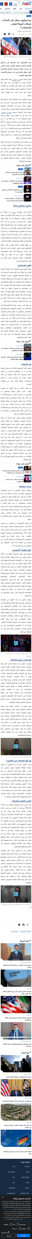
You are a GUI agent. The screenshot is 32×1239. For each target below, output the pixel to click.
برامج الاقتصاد (11, 1193)
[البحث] (10, 4)
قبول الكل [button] (23, 1235)
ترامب (14, 212)
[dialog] (16, 1217)
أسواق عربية (11, 1171)
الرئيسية (27, 8)
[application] (16, 643)
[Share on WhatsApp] (13, 34)
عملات (27, 1182)
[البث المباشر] (6, 4)
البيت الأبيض (16, 79)
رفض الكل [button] (9, 1235)
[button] (15, 4)
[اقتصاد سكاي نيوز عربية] (25, 3)
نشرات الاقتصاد (24, 1193)
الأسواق (7, 8)
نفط (14, 1177)
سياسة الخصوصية (17, 1221)
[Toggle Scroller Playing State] (31, 12)
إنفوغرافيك (12, 1187)
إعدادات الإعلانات (27, 1219)
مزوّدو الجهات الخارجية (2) (8, 1209)
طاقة (27, 1171)
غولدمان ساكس (6, 112)
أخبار (14, 1166)
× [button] (3, 1197)
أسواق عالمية (25, 1177)
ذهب (13, 1182)
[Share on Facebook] (9, 34)
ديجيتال (27, 1187)
